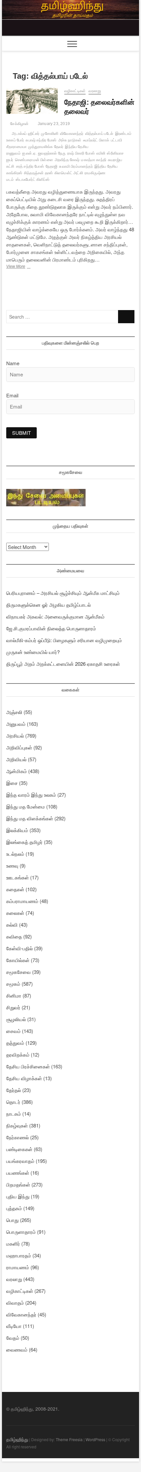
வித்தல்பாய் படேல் (99, 133)
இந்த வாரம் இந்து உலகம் (31, 794)
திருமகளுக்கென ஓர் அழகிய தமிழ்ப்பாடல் (48, 604)
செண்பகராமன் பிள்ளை (34, 160)
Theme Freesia (69, 1439)
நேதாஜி (52, 166)
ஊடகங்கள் (17, 877)
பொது (12, 1219)
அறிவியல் (16, 759)
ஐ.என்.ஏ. (29, 153)
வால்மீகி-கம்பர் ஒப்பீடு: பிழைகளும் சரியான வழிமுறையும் (64, 640)
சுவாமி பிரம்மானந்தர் (75, 166)
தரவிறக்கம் (18, 1054)
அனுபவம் (16, 723)
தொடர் (13, 1101)
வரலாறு (95, 91)
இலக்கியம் (17, 830)
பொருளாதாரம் (21, 1231)
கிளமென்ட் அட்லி (68, 173)
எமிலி (101, 153)
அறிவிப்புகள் (19, 747)
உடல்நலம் (15, 853)
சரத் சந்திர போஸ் (30, 166)
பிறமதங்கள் (18, 1184)
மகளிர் (13, 1243)
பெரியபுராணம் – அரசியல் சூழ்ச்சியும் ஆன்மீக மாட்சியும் (63, 592)
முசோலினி (49, 133)
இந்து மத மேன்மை (25, 806)
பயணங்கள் (17, 1172)
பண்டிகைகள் (19, 1149)
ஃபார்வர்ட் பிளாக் (96, 140)
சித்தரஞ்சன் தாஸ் (38, 173)
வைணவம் (17, 1349)
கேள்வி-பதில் (19, 948)
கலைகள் (15, 912)
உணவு (12, 865)
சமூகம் (13, 983)
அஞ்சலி (14, 711)
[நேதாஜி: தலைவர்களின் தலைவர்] (32, 101)
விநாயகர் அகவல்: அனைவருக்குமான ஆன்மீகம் (55, 616)
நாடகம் (13, 1113)
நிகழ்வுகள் (17, 1125)
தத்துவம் (15, 1042)
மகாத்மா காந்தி (93, 160)
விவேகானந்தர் (71, 133)
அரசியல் (15, 735)
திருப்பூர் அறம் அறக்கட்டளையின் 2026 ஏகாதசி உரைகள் (63, 663)
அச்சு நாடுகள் (70, 140)
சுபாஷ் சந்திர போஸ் (41, 140)
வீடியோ (14, 1325)
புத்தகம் (14, 1208)
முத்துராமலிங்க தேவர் (45, 146)
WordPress (95, 1439)
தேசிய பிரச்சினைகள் (28, 1066)
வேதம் (12, 1337)
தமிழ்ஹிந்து (17, 1439)
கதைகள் (15, 889)
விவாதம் (15, 1302)
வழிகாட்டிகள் (75, 91)
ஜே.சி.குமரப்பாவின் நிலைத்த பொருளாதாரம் (51, 628)
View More (27, 267)
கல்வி (12, 924)
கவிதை (14, 936)
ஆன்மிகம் (16, 771)
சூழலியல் (16, 1019)
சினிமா (13, 995)
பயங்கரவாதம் (20, 1160)
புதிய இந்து (18, 1196)
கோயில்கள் (18, 960)
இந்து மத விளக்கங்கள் (29, 818)
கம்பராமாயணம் (22, 900)
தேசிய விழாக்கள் (24, 1078)
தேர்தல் (13, 1089)
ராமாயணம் (17, 1267)
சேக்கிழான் (19, 123)
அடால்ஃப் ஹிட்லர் (25, 133)
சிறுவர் (13, 1007)
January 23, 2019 (53, 123)
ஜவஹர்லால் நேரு (52, 153)
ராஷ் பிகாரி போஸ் (81, 153)
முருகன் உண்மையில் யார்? (33, 651)
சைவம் (13, 1030)
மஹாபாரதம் (18, 1255)
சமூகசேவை (18, 971)
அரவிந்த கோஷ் (67, 160)
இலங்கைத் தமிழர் (24, 841)
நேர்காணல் (17, 1137)
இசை (12, 782)
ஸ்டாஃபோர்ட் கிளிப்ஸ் (33, 179)
